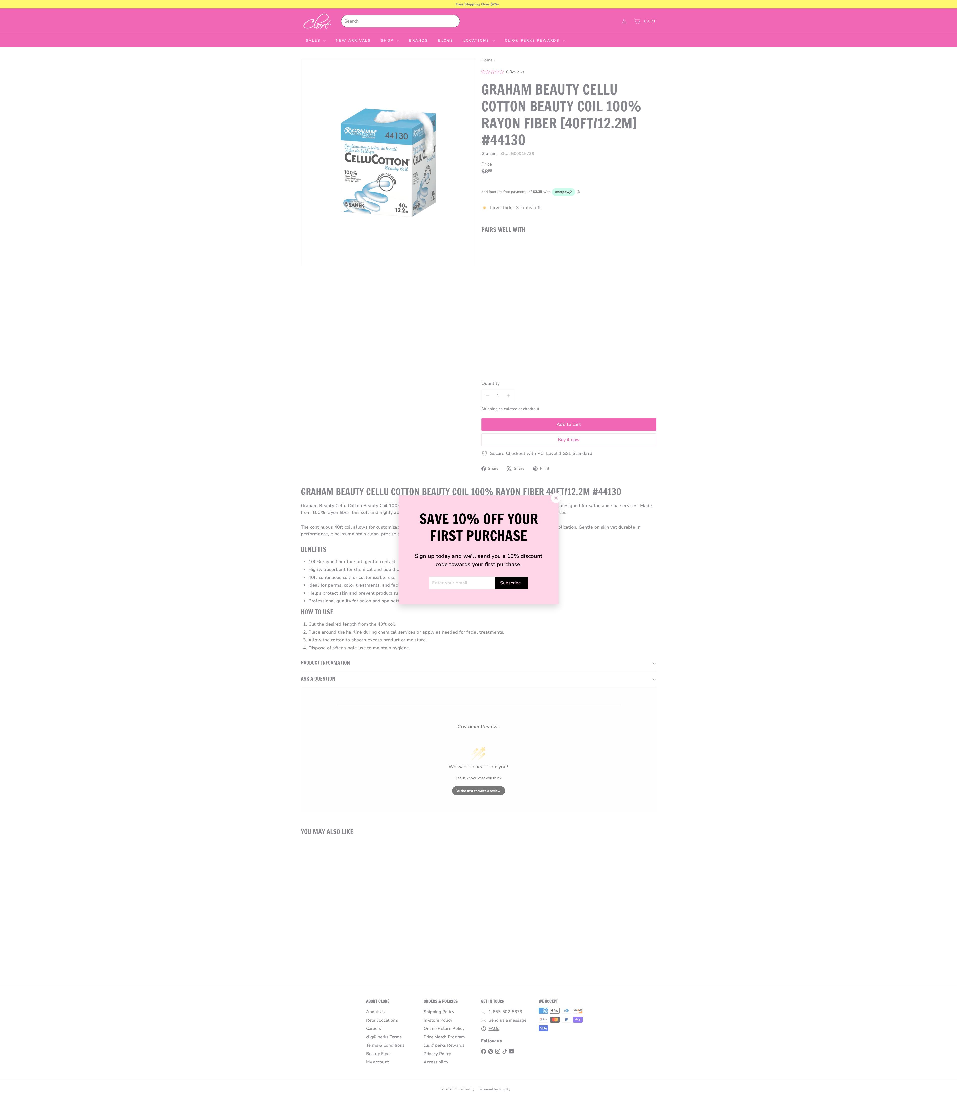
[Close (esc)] (556, 498)
